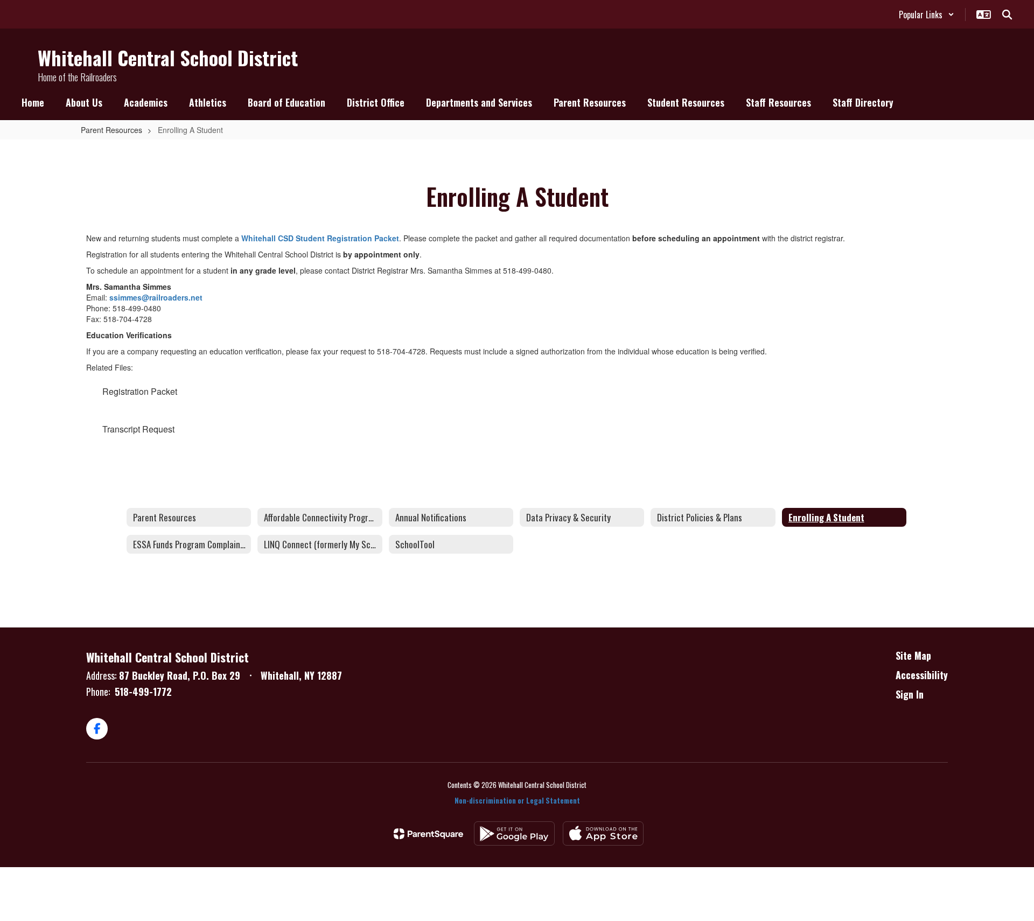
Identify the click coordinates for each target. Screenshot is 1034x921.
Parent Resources (111, 129)
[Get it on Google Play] (514, 833)
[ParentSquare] (428, 834)
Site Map (913, 655)
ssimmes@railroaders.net (155, 297)
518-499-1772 (143, 692)
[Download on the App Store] (603, 833)
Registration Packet (139, 391)
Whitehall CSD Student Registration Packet (320, 238)
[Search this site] (1007, 14)
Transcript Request (138, 429)
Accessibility (922, 675)
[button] (926, 14)
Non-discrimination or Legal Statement (517, 800)
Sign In (910, 694)
